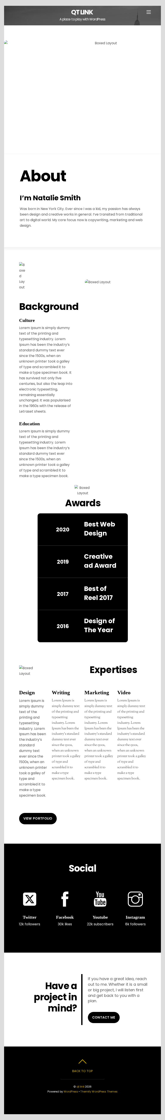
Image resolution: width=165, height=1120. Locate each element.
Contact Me (103, 1017)
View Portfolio (37, 818)
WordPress (71, 1091)
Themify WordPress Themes (99, 1091)
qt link (80, 1086)
